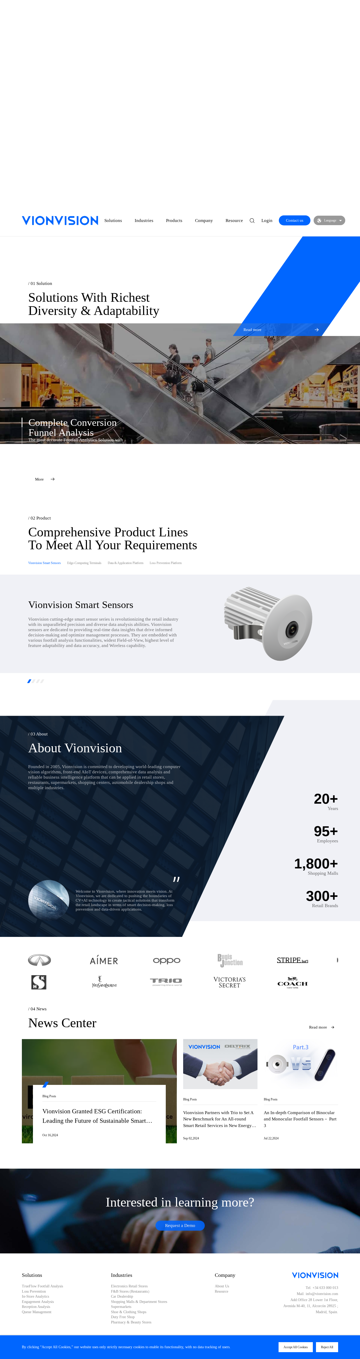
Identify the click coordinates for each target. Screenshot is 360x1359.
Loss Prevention (34, 1291)
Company (204, 220)
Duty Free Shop (123, 1317)
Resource (234, 220)
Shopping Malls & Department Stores (139, 1302)
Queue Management (36, 1312)
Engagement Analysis (38, 1302)
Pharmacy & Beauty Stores (131, 1322)
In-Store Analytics (35, 1296)
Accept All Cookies (296, 1347)
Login (267, 220)
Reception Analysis (36, 1307)
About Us (222, 1286)
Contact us (294, 220)
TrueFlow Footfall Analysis (42, 1286)
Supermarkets (121, 1307)
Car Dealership (122, 1296)
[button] (29, 681)
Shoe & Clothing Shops (128, 1312)
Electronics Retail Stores (129, 1286)
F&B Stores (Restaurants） (131, 1291)
